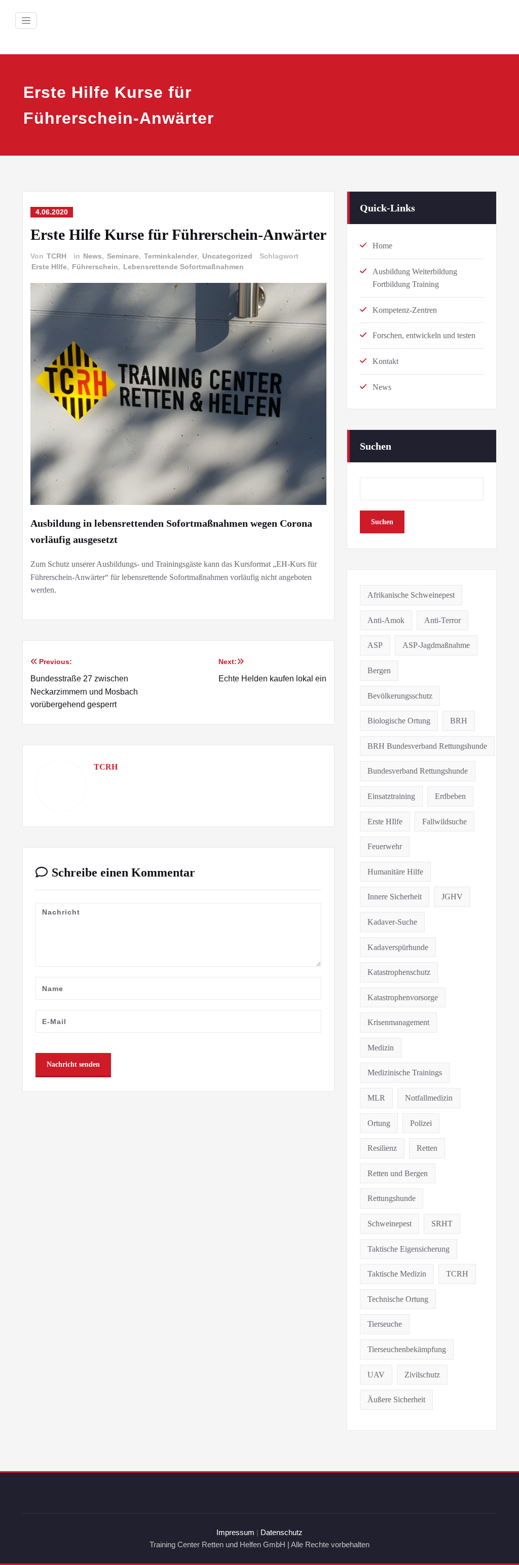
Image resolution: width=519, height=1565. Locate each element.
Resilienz (382, 1148)
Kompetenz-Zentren (405, 310)
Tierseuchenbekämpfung (406, 1349)
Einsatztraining (391, 796)
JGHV (452, 896)
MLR (376, 1098)
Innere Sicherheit (394, 896)
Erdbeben (450, 796)
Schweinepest (389, 1223)
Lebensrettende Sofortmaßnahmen (183, 267)
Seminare (123, 256)
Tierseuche (384, 1324)
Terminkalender (170, 256)
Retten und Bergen (397, 1173)
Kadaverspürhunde (397, 947)
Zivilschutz (422, 1374)
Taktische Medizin (396, 1273)
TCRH (56, 256)
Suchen (375, 446)
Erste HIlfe (49, 267)
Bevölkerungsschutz (399, 695)
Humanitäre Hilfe (395, 871)
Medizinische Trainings (404, 1072)
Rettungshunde (391, 1198)
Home (382, 245)
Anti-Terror (442, 620)
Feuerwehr (384, 846)
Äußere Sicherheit (396, 1399)
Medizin (380, 1047)
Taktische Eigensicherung (408, 1249)
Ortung (378, 1123)
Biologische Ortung (398, 720)
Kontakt (385, 361)
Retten (427, 1148)
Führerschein (95, 267)
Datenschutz (282, 1532)
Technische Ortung (397, 1299)
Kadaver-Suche (392, 922)
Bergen (379, 670)
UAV (376, 1374)
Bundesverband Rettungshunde (417, 771)
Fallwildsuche (444, 821)
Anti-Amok (385, 620)
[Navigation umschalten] (26, 20)
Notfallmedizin (429, 1098)
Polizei (421, 1123)
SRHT (442, 1223)
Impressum (235, 1532)
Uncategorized (227, 256)
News (92, 256)
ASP (375, 645)
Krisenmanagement (398, 1022)
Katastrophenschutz (398, 972)
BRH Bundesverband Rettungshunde (427, 746)
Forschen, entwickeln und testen (424, 335)
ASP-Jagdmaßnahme (436, 645)
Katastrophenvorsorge (402, 997)
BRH (458, 720)
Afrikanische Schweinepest (411, 595)
